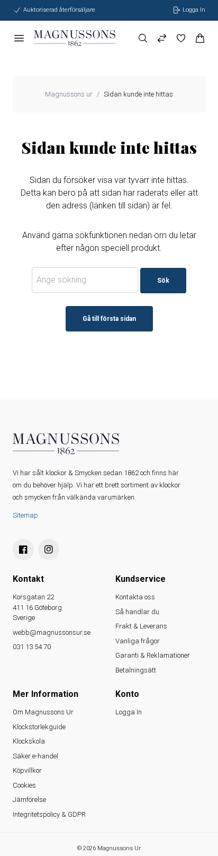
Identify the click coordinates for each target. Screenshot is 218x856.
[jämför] (162, 38)
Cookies (24, 785)
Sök (163, 280)
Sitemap (25, 515)
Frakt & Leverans (141, 626)
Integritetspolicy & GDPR (49, 814)
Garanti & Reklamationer (152, 655)
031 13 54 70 (32, 647)
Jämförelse (29, 799)
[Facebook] (23, 549)
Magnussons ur (69, 94)
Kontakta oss (135, 597)
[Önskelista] (181, 38)
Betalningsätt (135, 670)
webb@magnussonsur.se (51, 632)
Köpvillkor (27, 770)
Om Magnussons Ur (43, 712)
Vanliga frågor (137, 641)
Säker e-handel (35, 756)
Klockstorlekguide (39, 727)
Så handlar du (137, 612)
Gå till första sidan (109, 318)
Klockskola (29, 741)
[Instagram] (48, 549)
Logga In (128, 712)
